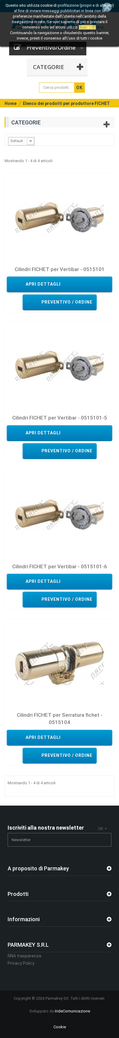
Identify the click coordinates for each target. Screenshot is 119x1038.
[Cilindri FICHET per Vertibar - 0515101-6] (59, 514)
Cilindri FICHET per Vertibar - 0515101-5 (59, 418)
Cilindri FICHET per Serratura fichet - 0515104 (60, 718)
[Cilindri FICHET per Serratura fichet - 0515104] (59, 663)
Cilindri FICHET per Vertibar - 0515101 (60, 269)
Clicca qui (87, 27)
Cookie (59, 1027)
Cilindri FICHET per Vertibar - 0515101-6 (59, 566)
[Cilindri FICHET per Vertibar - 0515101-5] (59, 366)
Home (10, 103)
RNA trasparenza (24, 955)
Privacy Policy (21, 963)
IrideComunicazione (72, 1011)
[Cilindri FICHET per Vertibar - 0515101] (59, 217)
